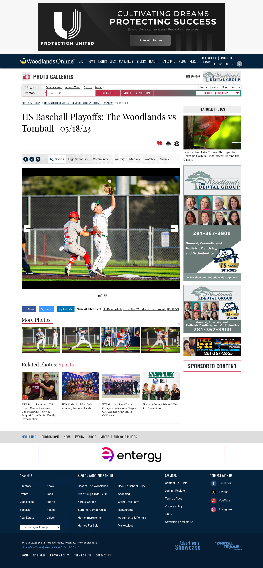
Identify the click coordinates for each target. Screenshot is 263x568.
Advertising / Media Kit (179, 522)
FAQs (168, 514)
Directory (118, 159)
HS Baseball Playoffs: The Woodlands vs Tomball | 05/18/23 (141, 309)
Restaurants (125, 509)
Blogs (225, 87)
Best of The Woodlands (93, 486)
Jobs (113, 61)
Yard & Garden (87, 502)
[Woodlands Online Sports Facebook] (25, 159)
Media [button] (133, 159)
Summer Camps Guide (92, 509)
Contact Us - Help (176, 483)
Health (153, 61)
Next (164, 228)
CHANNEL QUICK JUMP (216, 93)
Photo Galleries (53, 76)
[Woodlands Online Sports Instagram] (31, 159)
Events (102, 61)
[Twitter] (226, 64)
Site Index (39, 555)
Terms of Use (173, 498)
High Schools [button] (77, 159)
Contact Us (103, 555)
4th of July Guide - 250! (92, 494)
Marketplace (125, 525)
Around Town (72, 87)
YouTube (224, 500)
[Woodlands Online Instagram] (220, 64)
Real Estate (168, 61)
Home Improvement (90, 517)
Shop (82, 61)
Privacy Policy (173, 506)
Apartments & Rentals (132, 517)
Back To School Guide (132, 486)
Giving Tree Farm (128, 502)
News (92, 61)
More (193, 61)
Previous (37, 228)
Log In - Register (175, 490)
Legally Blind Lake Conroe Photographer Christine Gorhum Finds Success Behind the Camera (211, 155)
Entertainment (54, 87)
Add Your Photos (136, 93)
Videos (182, 61)
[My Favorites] (159, 143)
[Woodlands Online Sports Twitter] (38, 159)
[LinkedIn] (233, 64)
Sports (141, 61)
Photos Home (50, 437)
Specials (25, 509)
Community (100, 159)
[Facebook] (214, 64)
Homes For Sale (88, 525)
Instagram (225, 509)
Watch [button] (149, 159)
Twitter (223, 492)
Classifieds (126, 61)
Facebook (225, 483)
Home (25, 555)
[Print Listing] (168, 143)
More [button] (163, 159)
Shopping (124, 494)
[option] (42, 398)
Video (50, 517)
